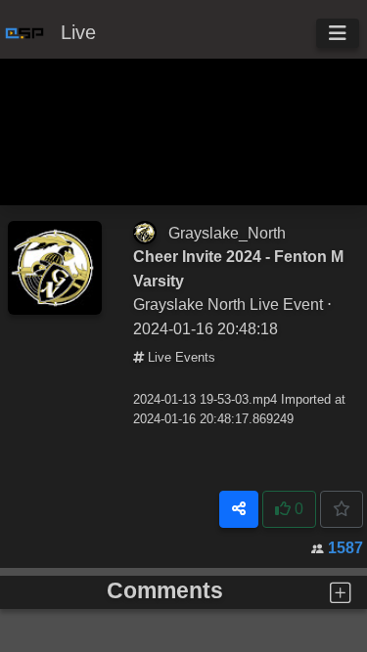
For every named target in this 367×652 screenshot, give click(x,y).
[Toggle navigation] (337, 33)
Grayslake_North (227, 232)
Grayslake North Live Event (228, 304)
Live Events (179, 357)
